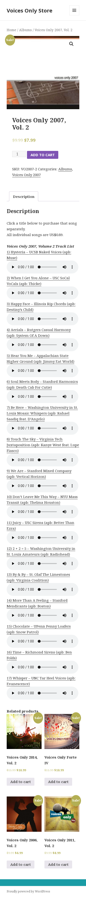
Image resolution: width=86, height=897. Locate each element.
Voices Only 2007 (26, 174)
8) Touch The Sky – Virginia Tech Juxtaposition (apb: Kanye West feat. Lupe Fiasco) (43, 445)
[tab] (23, 196)
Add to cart (43, 154)
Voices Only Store (29, 10)
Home (11, 30)
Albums (25, 30)
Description (23, 196)
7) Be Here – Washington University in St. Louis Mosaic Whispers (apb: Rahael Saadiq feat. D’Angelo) (42, 413)
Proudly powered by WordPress (28, 891)
